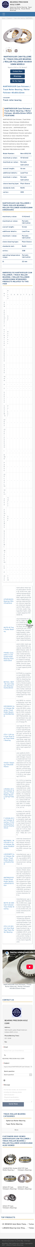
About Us (5, 1241)
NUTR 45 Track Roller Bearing (9, 629)
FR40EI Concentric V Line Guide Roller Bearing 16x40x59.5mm (9, 657)
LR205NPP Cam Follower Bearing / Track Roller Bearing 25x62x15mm (9, 859)
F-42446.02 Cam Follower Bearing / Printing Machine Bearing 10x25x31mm (9, 823)
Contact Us (13, 1241)
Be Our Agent (17, 81)
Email (5, 1047)
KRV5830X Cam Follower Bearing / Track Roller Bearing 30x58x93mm (9, 711)
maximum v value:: (10, 177)
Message (6, 1085)
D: (3, 262)
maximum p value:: (10, 158)
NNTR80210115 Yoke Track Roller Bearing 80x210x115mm (9, 881)
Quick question (9, 1071)
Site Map (20, 1241)
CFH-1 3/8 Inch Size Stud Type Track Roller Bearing (9, 737)
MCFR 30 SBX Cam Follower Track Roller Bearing (9, 906)
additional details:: (10, 173)
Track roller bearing (19, 18)
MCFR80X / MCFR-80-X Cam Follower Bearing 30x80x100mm (9, 844)
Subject (6, 1063)
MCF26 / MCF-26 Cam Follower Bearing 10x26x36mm (9, 685)
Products (9, 18)
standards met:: (9, 188)
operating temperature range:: (11, 256)
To (5, 1055)
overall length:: (9, 169)
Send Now (13, 1104)
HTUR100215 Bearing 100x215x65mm (8, 601)
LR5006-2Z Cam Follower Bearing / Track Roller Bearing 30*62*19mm (9, 794)
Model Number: (9, 154)
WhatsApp (17, 76)
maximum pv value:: (10, 162)
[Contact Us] (30, 623)
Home (3, 18)
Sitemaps (27, 1241)
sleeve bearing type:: (11, 184)
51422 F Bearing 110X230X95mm (9, 765)
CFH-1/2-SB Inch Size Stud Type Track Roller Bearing (9, 929)
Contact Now (17, 71)
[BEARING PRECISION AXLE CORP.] (5, 4)
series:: (6, 192)
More (16, 1130)
